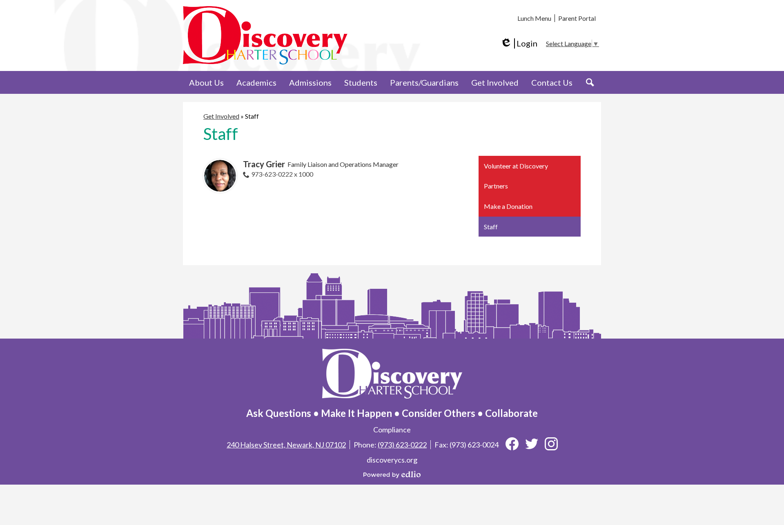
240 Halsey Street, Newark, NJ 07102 (286, 444)
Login (518, 43)
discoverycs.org (392, 459)
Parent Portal (577, 18)
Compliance (392, 429)
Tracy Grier (264, 164)
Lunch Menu (534, 18)
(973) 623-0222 (402, 444)
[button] (206, 82)
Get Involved (221, 116)
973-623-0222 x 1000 (282, 174)
